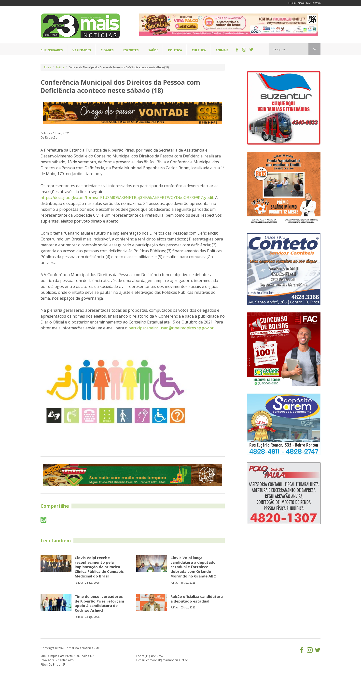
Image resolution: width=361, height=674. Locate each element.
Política (60, 67)
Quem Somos (296, 3)
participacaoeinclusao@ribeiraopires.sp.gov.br (171, 328)
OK (314, 49)
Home (47, 67)
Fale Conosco (313, 3)
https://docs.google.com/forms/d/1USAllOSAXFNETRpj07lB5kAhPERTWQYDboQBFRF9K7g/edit (127, 197)
